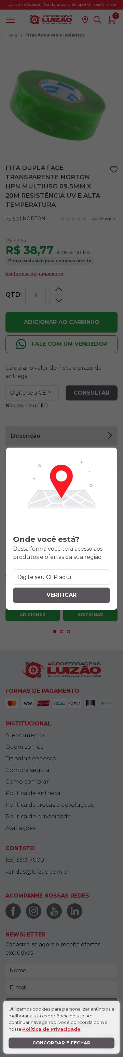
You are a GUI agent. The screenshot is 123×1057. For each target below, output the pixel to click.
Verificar (61, 595)
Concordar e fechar (61, 1042)
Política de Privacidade (51, 1029)
